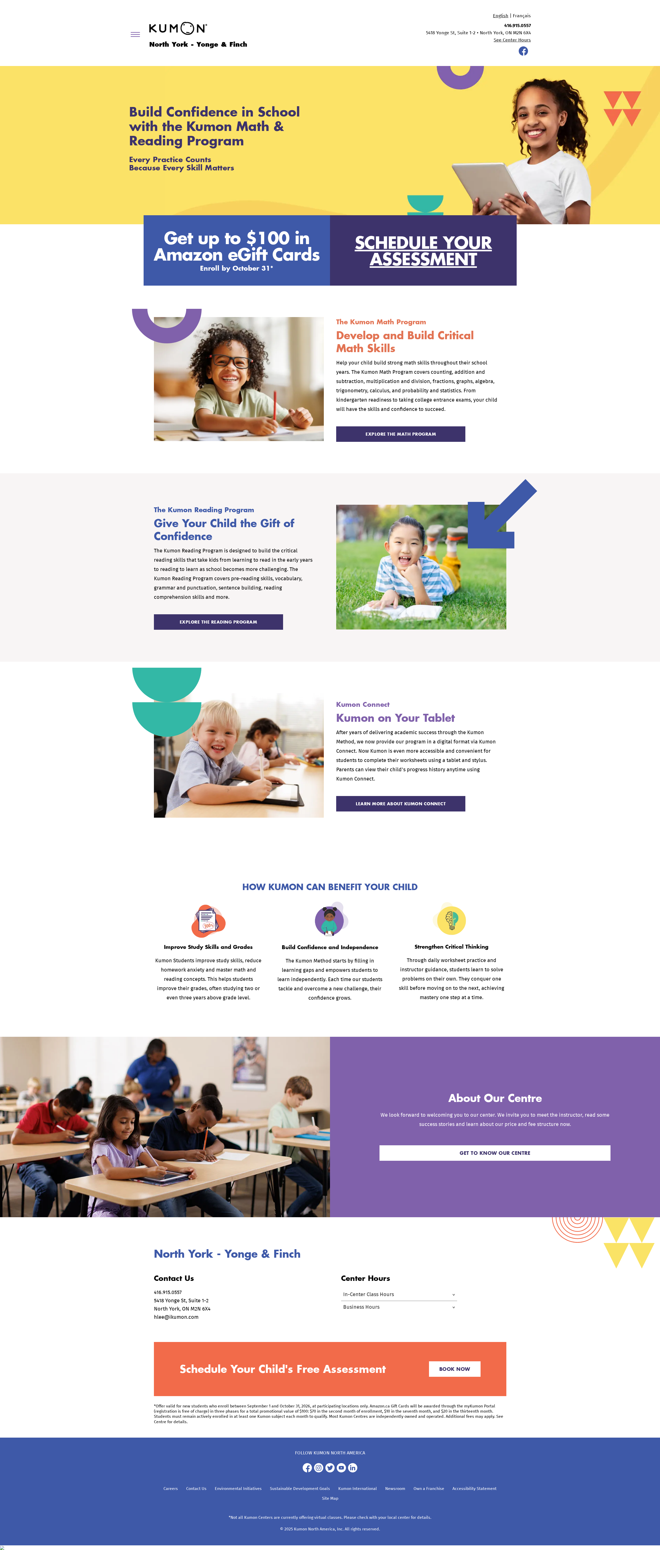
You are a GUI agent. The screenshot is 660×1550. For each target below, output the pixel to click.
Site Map (330, 1498)
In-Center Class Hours (368, 1294)
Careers (170, 1489)
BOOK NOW (454, 1369)
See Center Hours (512, 40)
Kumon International (357, 1489)
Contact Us (196, 1489)
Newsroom (395, 1489)
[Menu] (137, 35)
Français (522, 16)
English (500, 16)
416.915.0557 (517, 25)
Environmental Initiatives (238, 1489)
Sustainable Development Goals (300, 1489)
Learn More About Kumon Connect (401, 803)
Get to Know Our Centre (495, 1153)
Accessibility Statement (474, 1489)
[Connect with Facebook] (523, 54)
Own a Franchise (429, 1489)
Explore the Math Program (401, 434)
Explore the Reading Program (218, 622)
